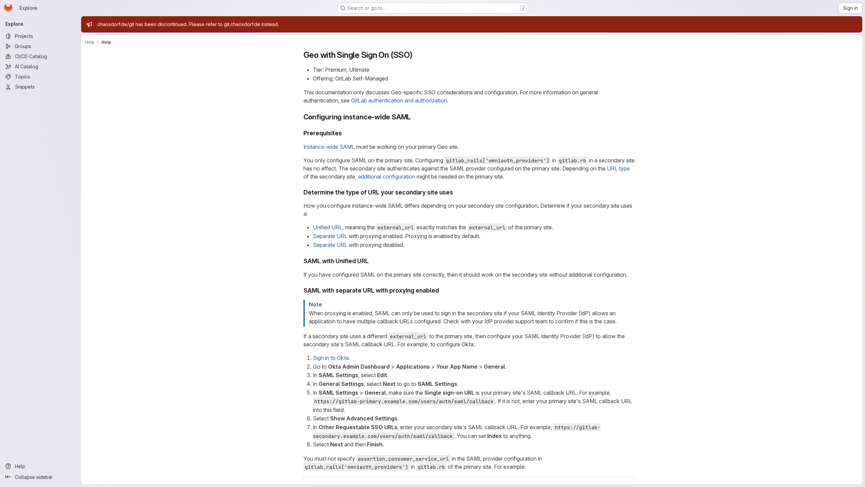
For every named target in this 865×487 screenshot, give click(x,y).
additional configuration (386, 176)
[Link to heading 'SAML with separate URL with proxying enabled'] (442, 290)
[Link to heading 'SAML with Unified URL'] (372, 260)
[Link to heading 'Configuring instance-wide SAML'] (415, 117)
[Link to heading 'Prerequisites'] (345, 133)
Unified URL (327, 227)
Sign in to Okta (331, 357)
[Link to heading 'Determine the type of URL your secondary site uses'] (456, 192)
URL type (618, 168)
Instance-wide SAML (329, 146)
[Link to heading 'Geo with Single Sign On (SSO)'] (417, 55)
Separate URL (330, 236)
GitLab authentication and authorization (399, 100)
